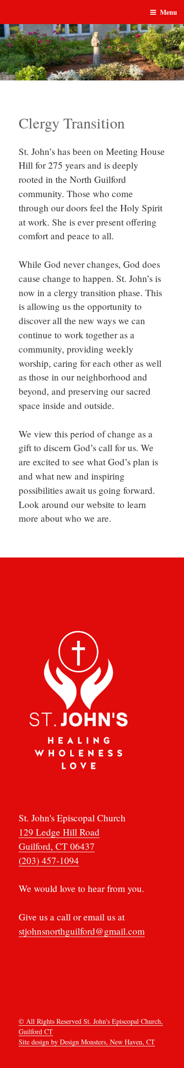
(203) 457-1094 (49, 860)
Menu (168, 12)
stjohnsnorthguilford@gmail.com (82, 931)
